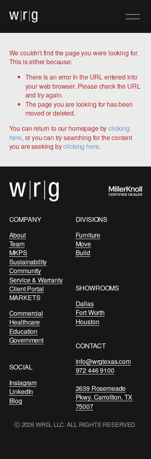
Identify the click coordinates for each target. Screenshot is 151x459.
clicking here (81, 146)
